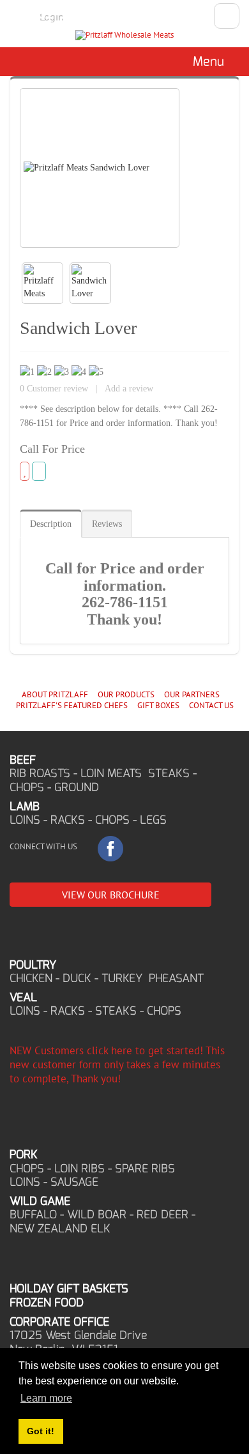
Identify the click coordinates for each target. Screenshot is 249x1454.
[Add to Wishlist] (24, 471)
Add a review (129, 388)
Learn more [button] (46, 1398)
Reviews (107, 524)
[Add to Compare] (39, 471)
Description (51, 524)
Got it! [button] (40, 1431)
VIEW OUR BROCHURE (111, 894)
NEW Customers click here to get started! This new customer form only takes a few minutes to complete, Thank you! (117, 1064)
